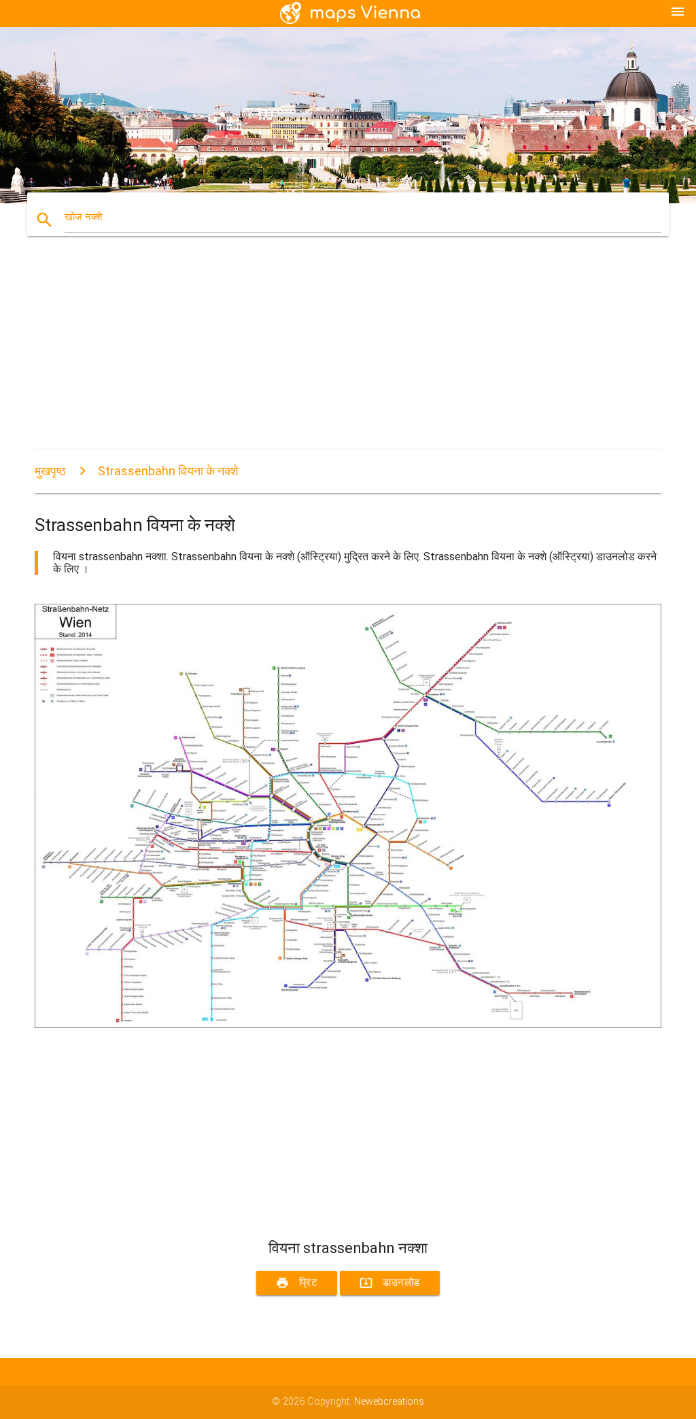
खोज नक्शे (84, 217)
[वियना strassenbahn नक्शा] (348, 1025)
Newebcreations (389, 1401)
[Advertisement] (348, 354)
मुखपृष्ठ (50, 471)
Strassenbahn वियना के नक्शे (168, 471)
